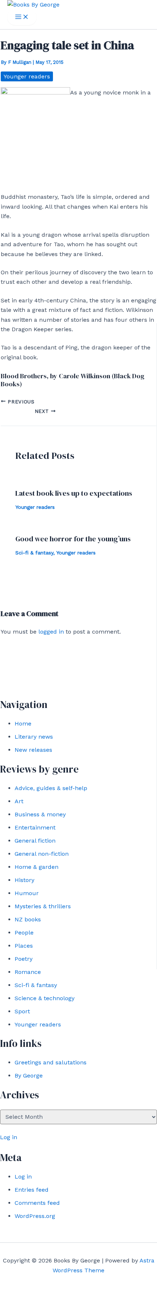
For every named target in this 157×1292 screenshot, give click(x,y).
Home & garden (36, 866)
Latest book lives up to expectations (73, 493)
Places (24, 945)
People (24, 932)
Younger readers (38, 1024)
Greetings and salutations (51, 1062)
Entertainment (35, 827)
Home (23, 723)
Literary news (34, 736)
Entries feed (32, 1189)
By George (29, 1075)
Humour (27, 893)
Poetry (23, 958)
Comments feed (37, 1202)
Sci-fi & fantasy (36, 985)
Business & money (40, 814)
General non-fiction (42, 853)
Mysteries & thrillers (43, 906)
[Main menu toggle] (22, 17)
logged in (51, 631)
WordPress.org (35, 1215)
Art (19, 801)
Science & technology (44, 998)
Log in (8, 1137)
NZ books (28, 919)
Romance (28, 971)
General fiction (35, 840)
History (24, 880)
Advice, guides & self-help (51, 788)
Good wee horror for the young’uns (73, 539)
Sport (22, 1011)
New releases (33, 749)
